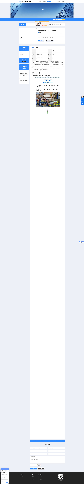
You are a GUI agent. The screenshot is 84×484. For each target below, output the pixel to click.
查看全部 (24, 61)
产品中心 (49, 1)
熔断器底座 (21, 55)
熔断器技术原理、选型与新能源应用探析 (24, 80)
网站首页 (40, 1)
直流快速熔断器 (21, 54)
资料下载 (41, 479)
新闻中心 (54, 1)
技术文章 (58, 1)
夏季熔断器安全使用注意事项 (23, 73)
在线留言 (37, 47)
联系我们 (63, 1)
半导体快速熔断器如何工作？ (23, 75)
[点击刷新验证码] (39, 465)
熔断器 (52, 24)
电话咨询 (82, 101)
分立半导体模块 (22, 476)
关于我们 (44, 1)
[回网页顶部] (82, 99)
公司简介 (33, 476)
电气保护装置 (49, 24)
